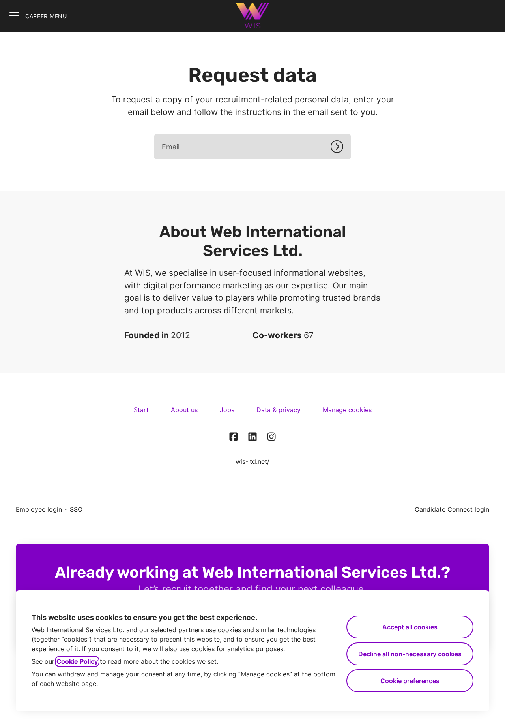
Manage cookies (347, 410)
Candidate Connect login (452, 509)
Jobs (227, 410)
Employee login (39, 509)
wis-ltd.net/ (252, 461)
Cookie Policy (77, 661)
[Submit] (341, 146)
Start (141, 410)
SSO (76, 509)
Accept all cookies (410, 627)
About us (184, 410)
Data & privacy (278, 410)
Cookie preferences (410, 681)
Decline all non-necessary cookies (410, 654)
